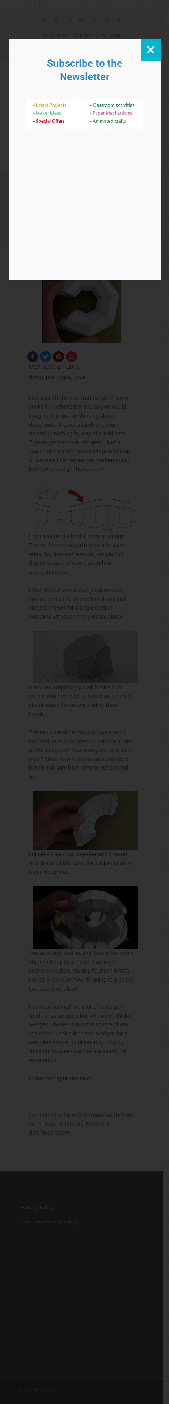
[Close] (151, 50)
